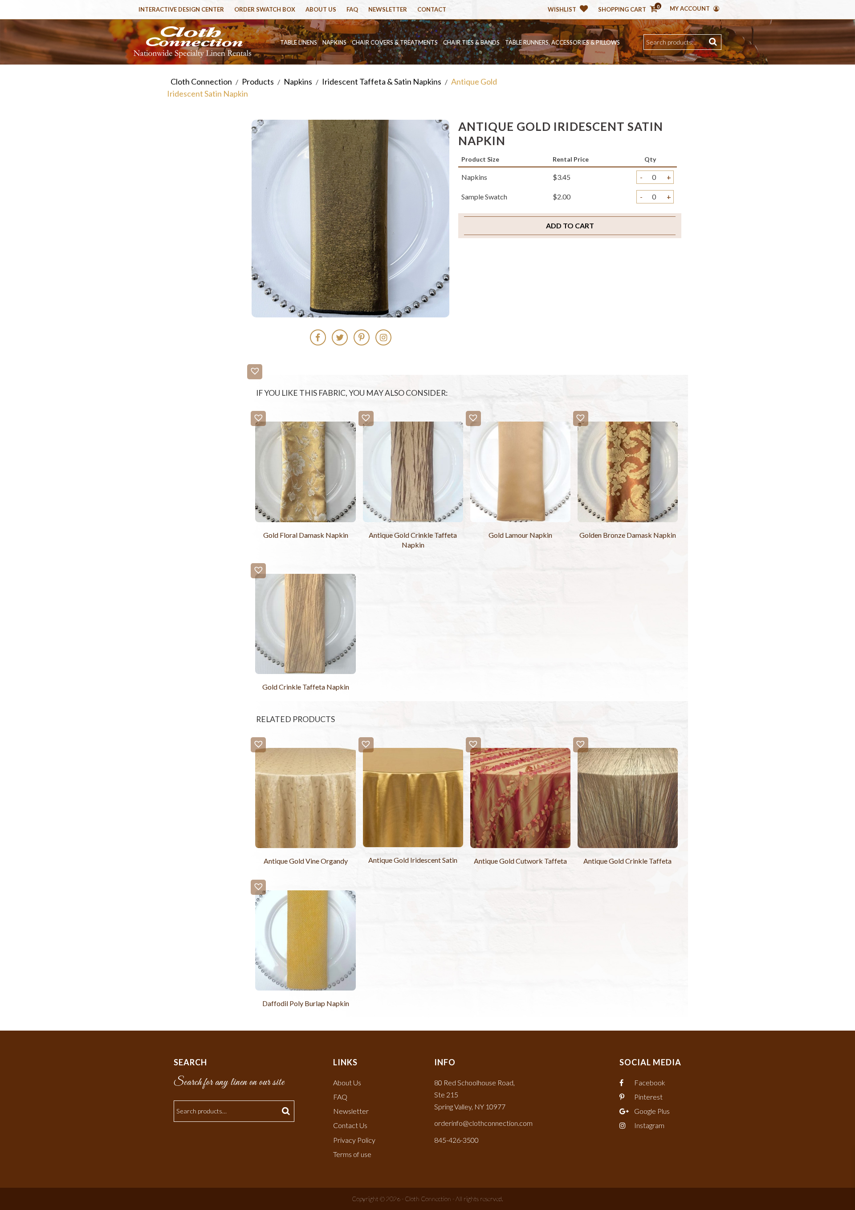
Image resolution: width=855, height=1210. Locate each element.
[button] (254, 371)
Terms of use (352, 1154)
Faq (352, 10)
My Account (690, 8)
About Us (320, 10)
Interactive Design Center (181, 10)
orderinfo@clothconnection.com (483, 1123)
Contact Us (350, 1125)
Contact (431, 10)
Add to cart (570, 225)
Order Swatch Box (264, 10)
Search (714, 42)
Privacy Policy (354, 1140)
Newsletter (387, 10)
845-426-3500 (456, 1140)
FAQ (340, 1096)
